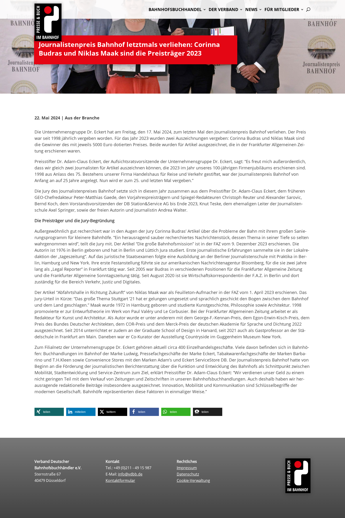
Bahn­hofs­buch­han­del (175, 10)
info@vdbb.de (130, 474)
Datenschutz (188, 474)
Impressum (187, 467)
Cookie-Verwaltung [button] (193, 480)
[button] (49, 412)
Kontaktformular (120, 480)
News (251, 10)
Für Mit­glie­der (281, 10)
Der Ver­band (223, 10)
